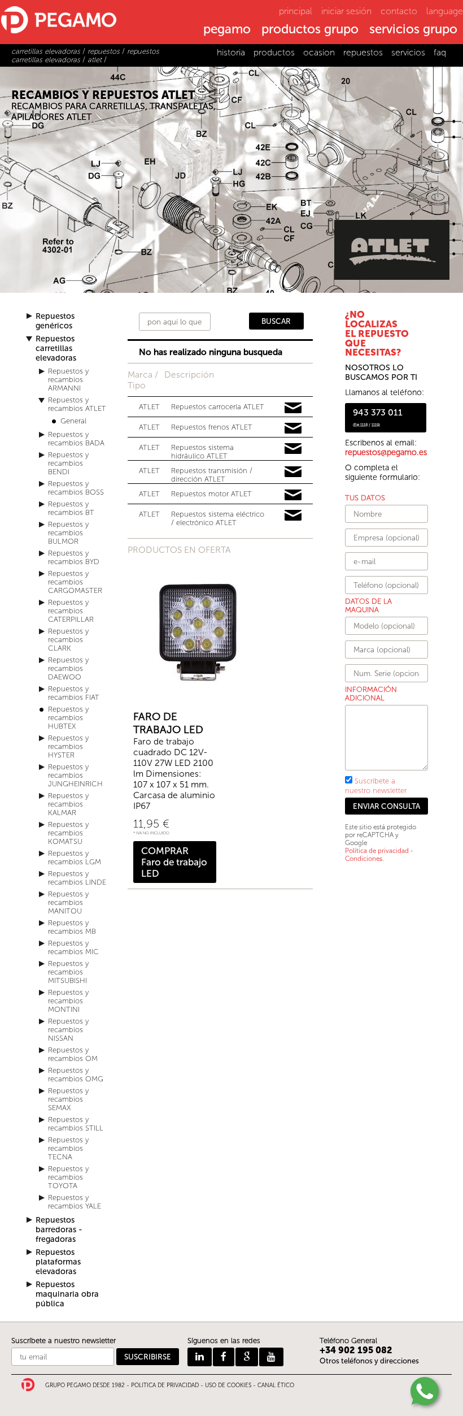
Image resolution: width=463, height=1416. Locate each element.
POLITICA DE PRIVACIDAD (165, 1385)
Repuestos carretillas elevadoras (56, 348)
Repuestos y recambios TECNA (68, 1148)
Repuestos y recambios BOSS (76, 487)
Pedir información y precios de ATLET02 (293, 428)
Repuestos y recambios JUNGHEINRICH (75, 775)
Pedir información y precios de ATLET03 (293, 448)
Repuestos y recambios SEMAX (68, 1099)
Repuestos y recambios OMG (75, 1074)
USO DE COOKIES (228, 1385)
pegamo (227, 30)
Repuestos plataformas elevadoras (58, 1262)
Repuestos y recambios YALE (74, 1201)
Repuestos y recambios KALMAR (68, 804)
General (73, 421)
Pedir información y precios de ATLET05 (293, 495)
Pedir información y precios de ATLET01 (293, 408)
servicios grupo (413, 30)
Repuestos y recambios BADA (76, 438)
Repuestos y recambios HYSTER (68, 746)
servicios (408, 52)
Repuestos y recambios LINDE (77, 877)
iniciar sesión (346, 11)
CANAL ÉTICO (275, 1385)
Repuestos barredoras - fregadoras (59, 1229)
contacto (399, 11)
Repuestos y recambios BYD (73, 557)
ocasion (319, 52)
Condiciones (363, 859)
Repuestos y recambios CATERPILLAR (71, 610)
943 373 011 (378, 417)
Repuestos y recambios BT (71, 508)
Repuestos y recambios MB (72, 927)
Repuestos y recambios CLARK (68, 639)
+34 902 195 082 (356, 1350)
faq (440, 52)
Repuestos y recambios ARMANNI (68, 379)
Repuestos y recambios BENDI (68, 463)
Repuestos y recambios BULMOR (68, 532)
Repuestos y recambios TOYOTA (68, 1177)
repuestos (363, 52)
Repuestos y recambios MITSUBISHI (68, 972)
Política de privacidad (377, 851)
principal (295, 11)
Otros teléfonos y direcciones (369, 1361)
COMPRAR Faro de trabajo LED (174, 862)
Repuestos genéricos (55, 321)
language (444, 11)
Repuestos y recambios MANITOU (68, 902)
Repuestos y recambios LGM (74, 857)
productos (274, 52)
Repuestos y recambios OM (73, 1054)
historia (231, 52)
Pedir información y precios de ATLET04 (293, 472)
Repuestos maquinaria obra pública (67, 1294)
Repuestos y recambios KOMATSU (68, 833)
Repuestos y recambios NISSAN (68, 1029)
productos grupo (310, 30)
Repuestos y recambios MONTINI (68, 1001)
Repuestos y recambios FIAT (73, 693)
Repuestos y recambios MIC (73, 947)
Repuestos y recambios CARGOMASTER (75, 582)
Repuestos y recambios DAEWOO (68, 668)
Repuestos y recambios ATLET (77, 404)
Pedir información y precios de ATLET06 (293, 515)
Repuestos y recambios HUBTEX (68, 717)
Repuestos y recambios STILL (75, 1123)
